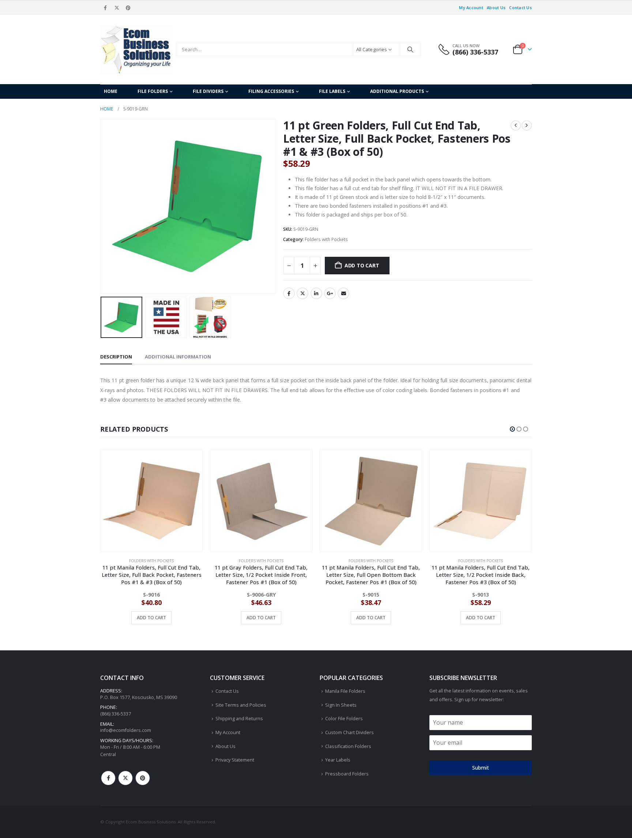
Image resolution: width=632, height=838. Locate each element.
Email (343, 293)
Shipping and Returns (239, 718)
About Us (496, 7)
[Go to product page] (151, 501)
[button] (102, 206)
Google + (330, 293)
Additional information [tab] (178, 356)
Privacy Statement (234, 760)
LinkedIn (316, 293)
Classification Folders (348, 746)
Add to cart (362, 265)
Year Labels (337, 760)
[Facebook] (105, 7)
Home (110, 91)
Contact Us (520, 7)
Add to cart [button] (151, 618)
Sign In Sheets (341, 705)
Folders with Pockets (326, 239)
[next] (527, 125)
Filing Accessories (271, 91)
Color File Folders (344, 718)
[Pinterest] (128, 7)
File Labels (332, 91)
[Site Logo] (136, 49)
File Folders (153, 91)
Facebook (289, 293)
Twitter (302, 293)
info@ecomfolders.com (125, 730)
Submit (480, 767)
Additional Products (397, 91)
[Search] (410, 49)
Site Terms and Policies (240, 705)
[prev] (516, 125)
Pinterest (142, 778)
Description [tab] (116, 356)
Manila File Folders (345, 691)
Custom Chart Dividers (349, 732)
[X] (116, 7)
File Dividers (208, 91)
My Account (471, 7)
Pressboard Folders (347, 774)
